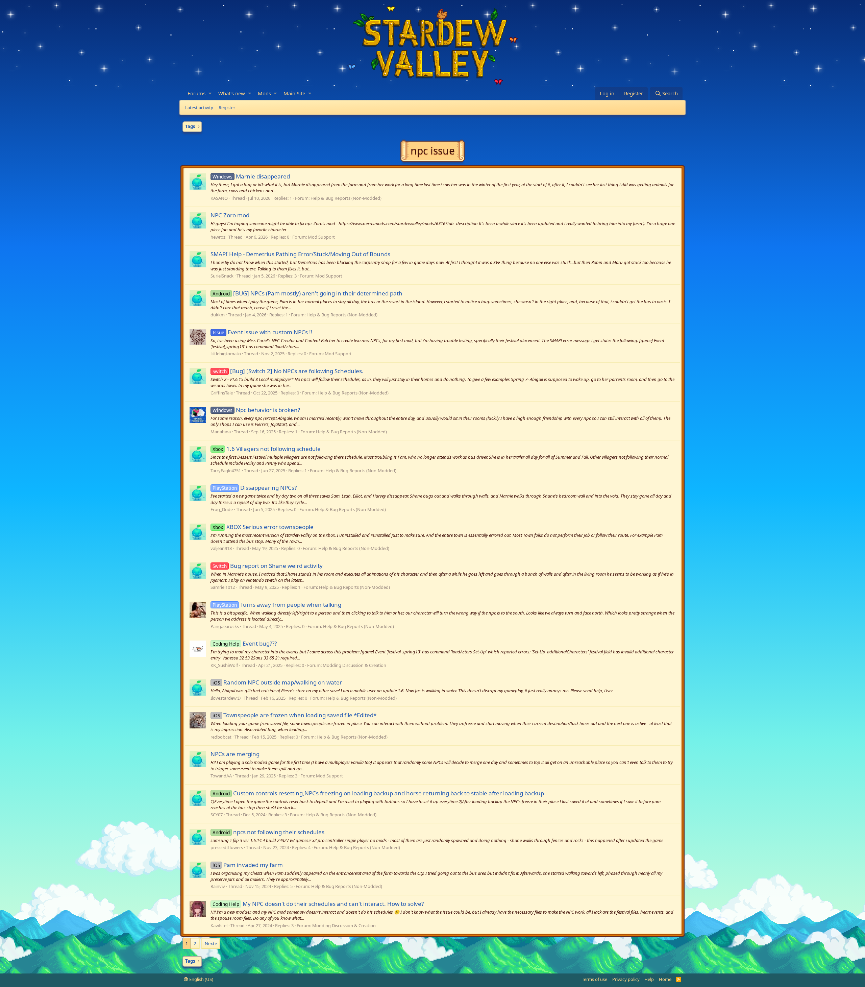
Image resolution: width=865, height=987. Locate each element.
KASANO (219, 198)
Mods (264, 93)
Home (665, 979)
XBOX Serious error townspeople (263, 527)
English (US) (200, 979)
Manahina (221, 432)
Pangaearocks (225, 626)
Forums (196, 93)
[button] (210, 93)
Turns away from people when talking (277, 604)
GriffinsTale (222, 393)
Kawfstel (219, 925)
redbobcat (221, 737)
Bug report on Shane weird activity (268, 566)
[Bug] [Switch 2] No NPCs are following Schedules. (288, 371)
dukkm (218, 315)
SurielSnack (222, 276)
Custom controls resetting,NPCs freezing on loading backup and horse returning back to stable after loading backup (378, 793)
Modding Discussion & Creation (354, 665)
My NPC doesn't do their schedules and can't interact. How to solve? (318, 904)
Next (210, 943)
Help (649, 979)
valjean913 (221, 548)
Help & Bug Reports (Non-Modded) (346, 198)
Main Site (294, 93)
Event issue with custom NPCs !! (263, 332)
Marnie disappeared (251, 176)
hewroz (218, 237)
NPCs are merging (235, 754)
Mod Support (321, 237)
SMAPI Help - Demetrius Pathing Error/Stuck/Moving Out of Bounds (300, 254)
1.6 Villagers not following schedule (267, 449)
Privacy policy (626, 979)
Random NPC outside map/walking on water (277, 682)
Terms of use (594, 979)
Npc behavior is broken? (256, 410)
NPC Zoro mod (230, 215)
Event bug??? (245, 643)
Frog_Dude (222, 509)
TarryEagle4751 (226, 470)
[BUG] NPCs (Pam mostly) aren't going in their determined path (307, 293)
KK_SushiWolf (224, 665)
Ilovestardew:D (226, 698)
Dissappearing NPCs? (255, 487)
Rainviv (218, 886)
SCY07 (217, 815)
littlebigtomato (226, 354)
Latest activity (199, 107)
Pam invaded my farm (248, 865)
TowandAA (221, 776)
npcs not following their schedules (268, 832)
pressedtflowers (227, 847)
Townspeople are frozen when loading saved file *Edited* (294, 715)
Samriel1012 (223, 587)
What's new (231, 93)
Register (227, 107)
